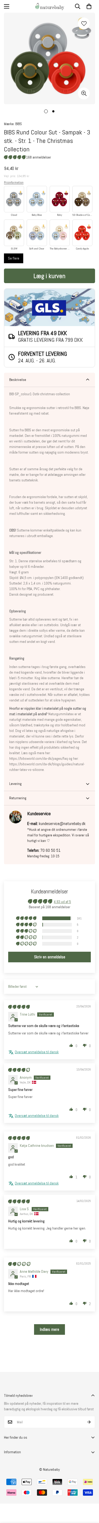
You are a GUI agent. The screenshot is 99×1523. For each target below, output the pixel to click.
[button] (89, 6)
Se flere (13, 258)
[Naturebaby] (49, 6)
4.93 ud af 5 (62, 901)
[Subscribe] (89, 1422)
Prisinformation (13, 182)
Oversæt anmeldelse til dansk (37, 1052)
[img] (19, 1006)
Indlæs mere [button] (49, 1329)
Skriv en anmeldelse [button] (49, 957)
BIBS (18, 123)
